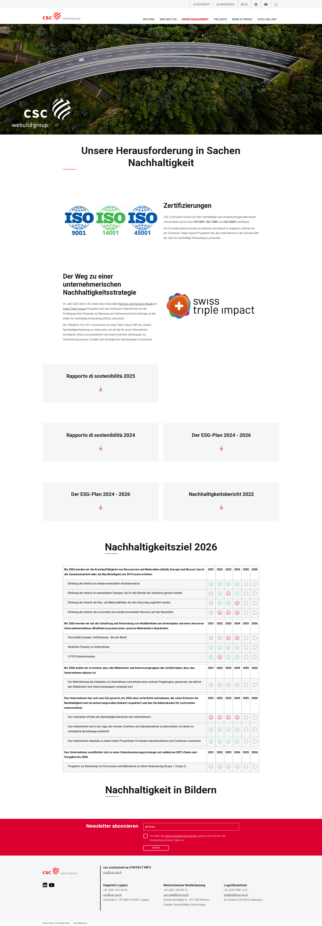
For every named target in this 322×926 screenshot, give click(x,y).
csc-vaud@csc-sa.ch (176, 894)
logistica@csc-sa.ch (236, 894)
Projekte (220, 19)
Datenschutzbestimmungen (181, 836)
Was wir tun (168, 19)
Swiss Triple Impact (74, 308)
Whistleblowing (80, 923)
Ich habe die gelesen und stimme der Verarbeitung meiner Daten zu (188, 838)
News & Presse (242, 19)
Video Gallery (267, 19)
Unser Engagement (195, 19)
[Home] (61, 16)
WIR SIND (149, 19)
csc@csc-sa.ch (112, 872)
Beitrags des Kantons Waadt (136, 303)
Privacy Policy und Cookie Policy (56, 923)
